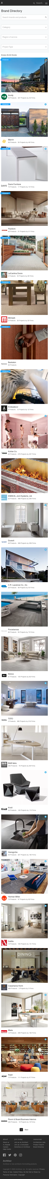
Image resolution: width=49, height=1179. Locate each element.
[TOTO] (24, 698)
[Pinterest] (15, 1155)
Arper (10, 1074)
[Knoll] (24, 787)
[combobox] (24, 27)
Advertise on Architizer (22, 1147)
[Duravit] (24, 520)
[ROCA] (24, 653)
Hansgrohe (12, 852)
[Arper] (24, 1054)
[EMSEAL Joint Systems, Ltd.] (24, 475)
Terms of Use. (8, 1172)
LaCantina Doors (15, 273)
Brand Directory (38, 1147)
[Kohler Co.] (24, 431)
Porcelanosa (13, 629)
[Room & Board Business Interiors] (24, 1099)
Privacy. (42, 1169)
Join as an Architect (21, 1142)
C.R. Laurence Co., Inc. (18, 585)
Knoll (10, 807)
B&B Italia (12, 763)
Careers (5, 1147)
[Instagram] (20, 1155)
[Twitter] (9, 1155)
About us (6, 1142)
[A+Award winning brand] (45, 104)
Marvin (11, 139)
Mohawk (11, 317)
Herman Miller (14, 896)
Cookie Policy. (18, 1172)
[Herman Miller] (24, 876)
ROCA (11, 674)
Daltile (11, 941)
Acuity (10, 95)
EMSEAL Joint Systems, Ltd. (20, 496)
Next (26, 1129)
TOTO (10, 718)
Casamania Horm (15, 985)
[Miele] (24, 1010)
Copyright (21, 1175)
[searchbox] (3, 27)
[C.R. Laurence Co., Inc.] (24, 564)
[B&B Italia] (24, 742)
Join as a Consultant (21, 1144)
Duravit (11, 540)
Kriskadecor (13, 406)
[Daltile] (24, 921)
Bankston (12, 362)
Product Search (38, 1144)
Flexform (11, 228)
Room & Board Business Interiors (22, 1119)
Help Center (7, 1149)
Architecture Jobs (39, 1142)
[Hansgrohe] (24, 831)
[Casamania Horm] (24, 965)
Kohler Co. (12, 451)
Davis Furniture (14, 184)
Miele (10, 1030)
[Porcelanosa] (24, 609)
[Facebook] (4, 1155)
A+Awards (6, 1144)
